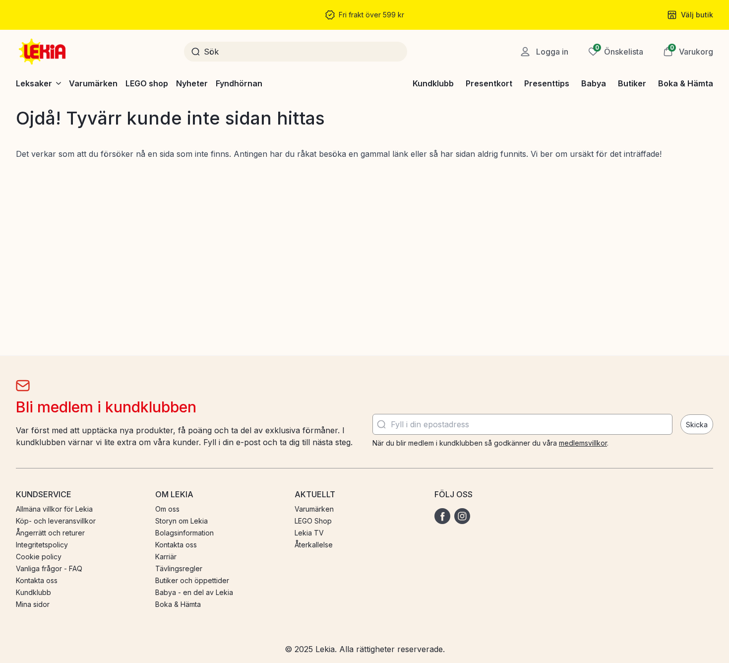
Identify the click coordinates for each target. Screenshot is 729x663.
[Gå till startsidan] (43, 52)
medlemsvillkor (583, 443)
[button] (688, 52)
